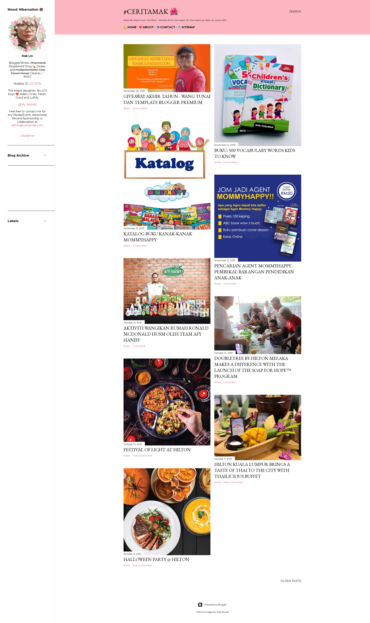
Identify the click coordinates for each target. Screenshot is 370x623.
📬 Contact (165, 27)
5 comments (230, 162)
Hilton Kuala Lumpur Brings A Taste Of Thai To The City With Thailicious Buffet (252, 470)
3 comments (140, 108)
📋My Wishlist (27, 104)
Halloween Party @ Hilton (156, 559)
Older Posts (291, 581)
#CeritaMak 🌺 (151, 11)
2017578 (35, 83)
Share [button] (127, 108)
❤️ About (146, 27)
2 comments (140, 245)
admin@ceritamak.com (27, 125)
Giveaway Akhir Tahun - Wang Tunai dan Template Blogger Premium (167, 99)
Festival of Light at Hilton (157, 450)
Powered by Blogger (215, 604)
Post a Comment (142, 455)
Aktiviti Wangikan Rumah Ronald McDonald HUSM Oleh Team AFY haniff (166, 334)
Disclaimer (27, 135)
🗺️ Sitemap (186, 27)
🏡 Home (130, 27)
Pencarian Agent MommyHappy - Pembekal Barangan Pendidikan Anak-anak (254, 272)
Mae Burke (223, 611)
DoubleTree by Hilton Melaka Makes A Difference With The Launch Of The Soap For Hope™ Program (252, 367)
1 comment (230, 283)
